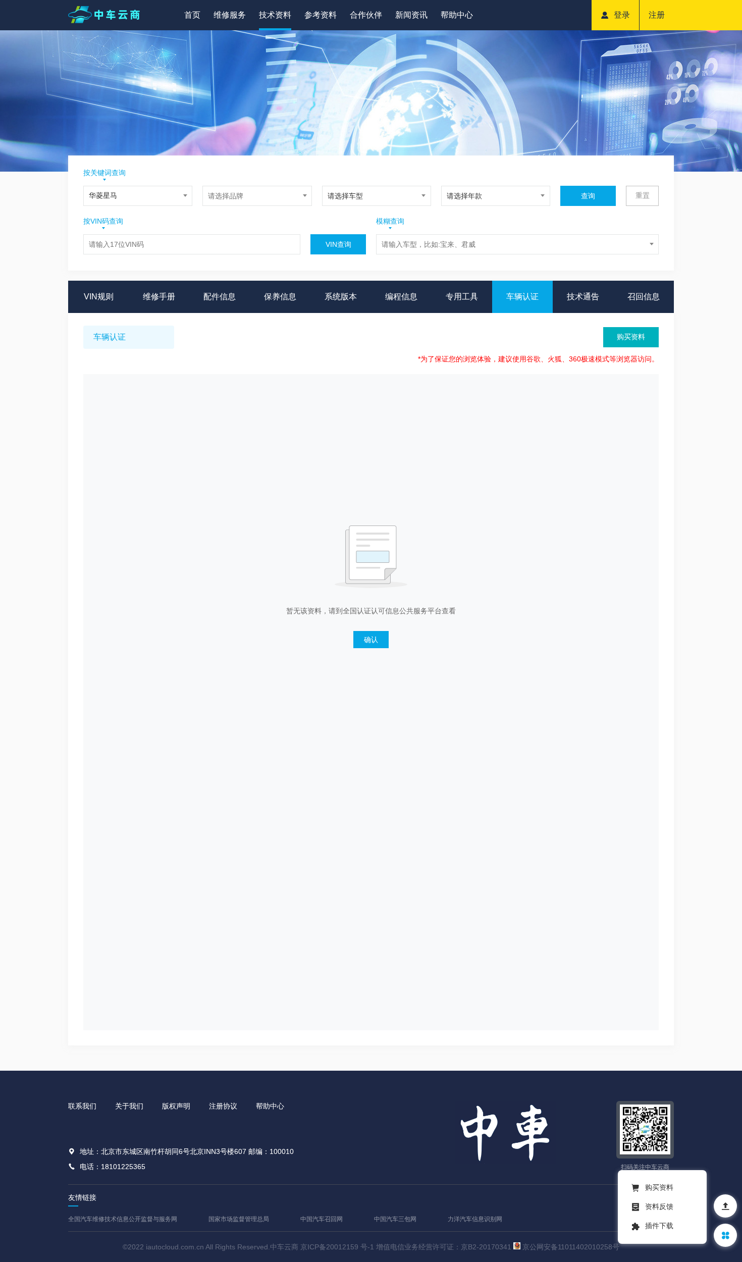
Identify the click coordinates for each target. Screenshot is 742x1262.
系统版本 (341, 296)
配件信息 (219, 296)
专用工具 (462, 296)
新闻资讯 (411, 15)
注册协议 (223, 1106)
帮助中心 (457, 15)
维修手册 (159, 296)
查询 (588, 196)
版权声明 (176, 1106)
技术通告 (583, 296)
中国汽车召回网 (321, 1219)
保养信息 (280, 296)
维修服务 (230, 15)
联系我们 (82, 1106)
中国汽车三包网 (395, 1219)
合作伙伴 (366, 15)
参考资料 (320, 15)
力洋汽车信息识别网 (475, 1219)
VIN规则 (99, 296)
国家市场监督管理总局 (238, 1219)
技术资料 (275, 15)
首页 (192, 15)
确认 (371, 640)
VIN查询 (338, 244)
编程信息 (401, 296)
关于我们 (129, 1106)
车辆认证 (522, 296)
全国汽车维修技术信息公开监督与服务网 (122, 1219)
